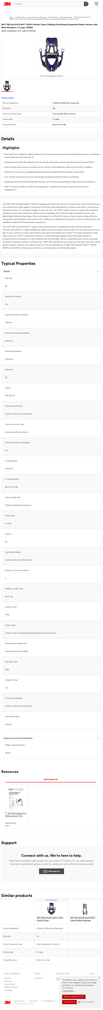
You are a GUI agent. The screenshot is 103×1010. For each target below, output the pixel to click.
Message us (54, 871)
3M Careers (8, 981)
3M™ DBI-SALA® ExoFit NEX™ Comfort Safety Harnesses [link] (82, 919)
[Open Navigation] (96, 5)
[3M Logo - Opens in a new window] (7, 4)
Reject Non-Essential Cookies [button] (73, 997)
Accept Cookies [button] (69, 1002)
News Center (38, 978)
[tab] (50, 779)
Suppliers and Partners (11, 987)
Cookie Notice (68, 991)
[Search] (86, 4)
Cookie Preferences (49, 1001)
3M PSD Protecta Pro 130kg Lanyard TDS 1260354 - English (15, 815)
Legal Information (19, 1001)
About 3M (7, 978)
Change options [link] (7, 98)
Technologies (8, 990)
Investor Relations (9, 984)
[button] (86, 1002)
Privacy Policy (34, 1001)
